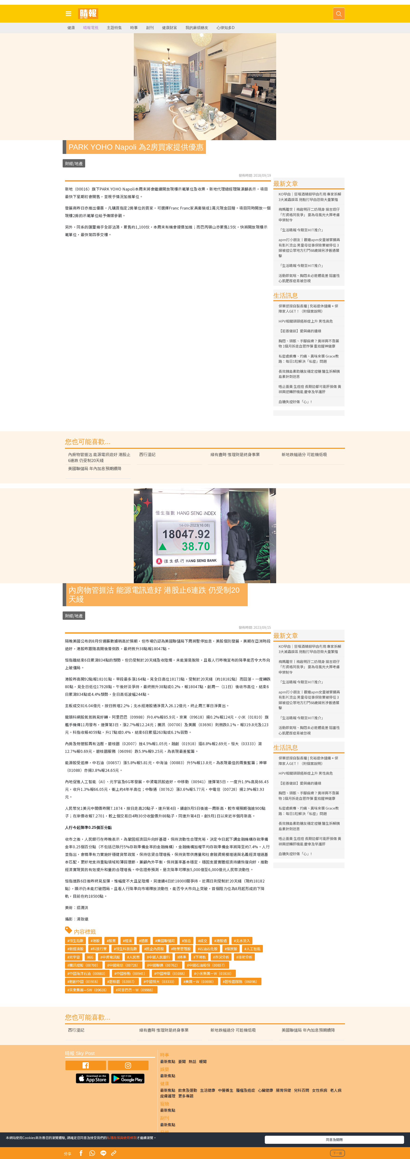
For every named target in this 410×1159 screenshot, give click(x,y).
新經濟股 (76, 948)
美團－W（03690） (200, 981)
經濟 (128, 940)
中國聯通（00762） (164, 965)
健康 (71, 28)
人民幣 (134, 956)
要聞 (182, 1061)
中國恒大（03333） (160, 981)
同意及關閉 (334, 1139)
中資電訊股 (111, 956)
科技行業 (100, 948)
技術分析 (245, 956)
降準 (182, 956)
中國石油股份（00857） (208, 965)
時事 (134, 28)
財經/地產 (74, 163)
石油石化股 (209, 948)
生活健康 (207, 1090)
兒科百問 (301, 1090)
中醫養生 (225, 1090)
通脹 (144, 940)
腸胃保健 (283, 1090)
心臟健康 (265, 1090)
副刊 (150, 28)
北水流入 (243, 940)
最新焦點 (167, 1061)
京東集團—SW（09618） (89, 989)
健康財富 (169, 28)
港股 (96, 940)
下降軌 (200, 956)
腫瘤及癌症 (245, 1090)
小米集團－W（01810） (214, 973)
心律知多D (226, 28)
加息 (187, 940)
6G (91, 956)
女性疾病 (319, 1090)
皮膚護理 (167, 1096)
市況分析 (222, 956)
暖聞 (203, 1061)
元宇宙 (74, 956)
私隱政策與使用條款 (122, 1137)
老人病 (335, 1090)
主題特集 (114, 28)
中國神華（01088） (171, 973)
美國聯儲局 (166, 940)
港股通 (221, 940)
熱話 (192, 1061)
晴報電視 (90, 28)
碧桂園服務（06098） (242, 981)
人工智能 (253, 948)
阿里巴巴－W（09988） (136, 989)
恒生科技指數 (126, 948)
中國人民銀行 (159, 956)
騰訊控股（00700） (84, 965)
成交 (203, 940)
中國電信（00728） (124, 965)
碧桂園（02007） (122, 981)
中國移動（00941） (131, 973)
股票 (112, 940)
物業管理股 (182, 948)
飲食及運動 (187, 1090)
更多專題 (185, 1096)
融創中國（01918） (84, 981)
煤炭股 (232, 948)
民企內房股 (155, 948)
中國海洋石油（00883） (88, 973)
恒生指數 (76, 940)
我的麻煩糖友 (197, 28)
